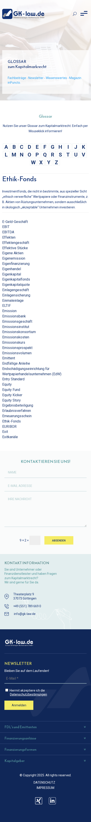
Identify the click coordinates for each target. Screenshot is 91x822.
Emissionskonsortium (19, 332)
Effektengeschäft (15, 243)
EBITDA (8, 232)
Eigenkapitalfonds (16, 279)
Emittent (8, 358)
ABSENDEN (59, 540)
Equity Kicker (12, 395)
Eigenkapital (11, 274)
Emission (9, 311)
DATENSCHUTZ (44, 782)
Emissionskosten (15, 337)
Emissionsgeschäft (17, 321)
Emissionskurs (13, 342)
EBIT (5, 227)
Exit (5, 432)
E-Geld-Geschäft (15, 222)
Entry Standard (13, 379)
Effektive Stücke (15, 248)
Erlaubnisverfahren (16, 411)
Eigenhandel (11, 269)
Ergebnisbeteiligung (17, 405)
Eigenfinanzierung (16, 264)
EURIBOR (9, 426)
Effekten (8, 237)
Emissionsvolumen (17, 353)
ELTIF (6, 306)
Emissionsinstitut (15, 327)
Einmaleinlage (13, 300)
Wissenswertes (56, 78)
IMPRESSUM (45, 788)
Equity (7, 384)
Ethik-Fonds (11, 421)
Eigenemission (13, 258)
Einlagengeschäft (15, 290)
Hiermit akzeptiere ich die (28, 692)
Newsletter (36, 78)
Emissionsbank (14, 316)
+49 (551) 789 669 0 (27, 606)
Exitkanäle (10, 437)
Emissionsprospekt (17, 348)
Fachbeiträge (17, 78)
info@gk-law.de (25, 614)
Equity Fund (11, 390)
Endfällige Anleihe (16, 363)
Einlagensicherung (16, 295)
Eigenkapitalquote (16, 285)
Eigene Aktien (12, 253)
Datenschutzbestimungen (28, 694)
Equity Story (11, 400)
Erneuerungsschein (17, 416)
